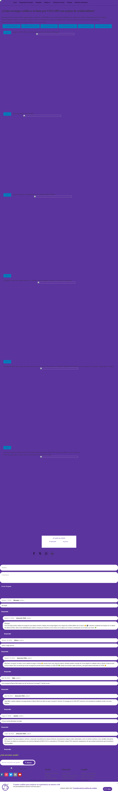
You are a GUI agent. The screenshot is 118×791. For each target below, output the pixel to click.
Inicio (15, 2)
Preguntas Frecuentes (26, 2)
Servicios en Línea (58, 2)
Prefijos (46, 2)
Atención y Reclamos (81, 2)
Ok (117, 783)
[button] (34, 553)
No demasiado (52, 541)
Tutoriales (39, 2)
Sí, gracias (65, 541)
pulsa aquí (103, 20)
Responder (4, 611)
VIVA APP (12, 8)
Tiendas (69, 2)
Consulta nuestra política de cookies (85, 787)
